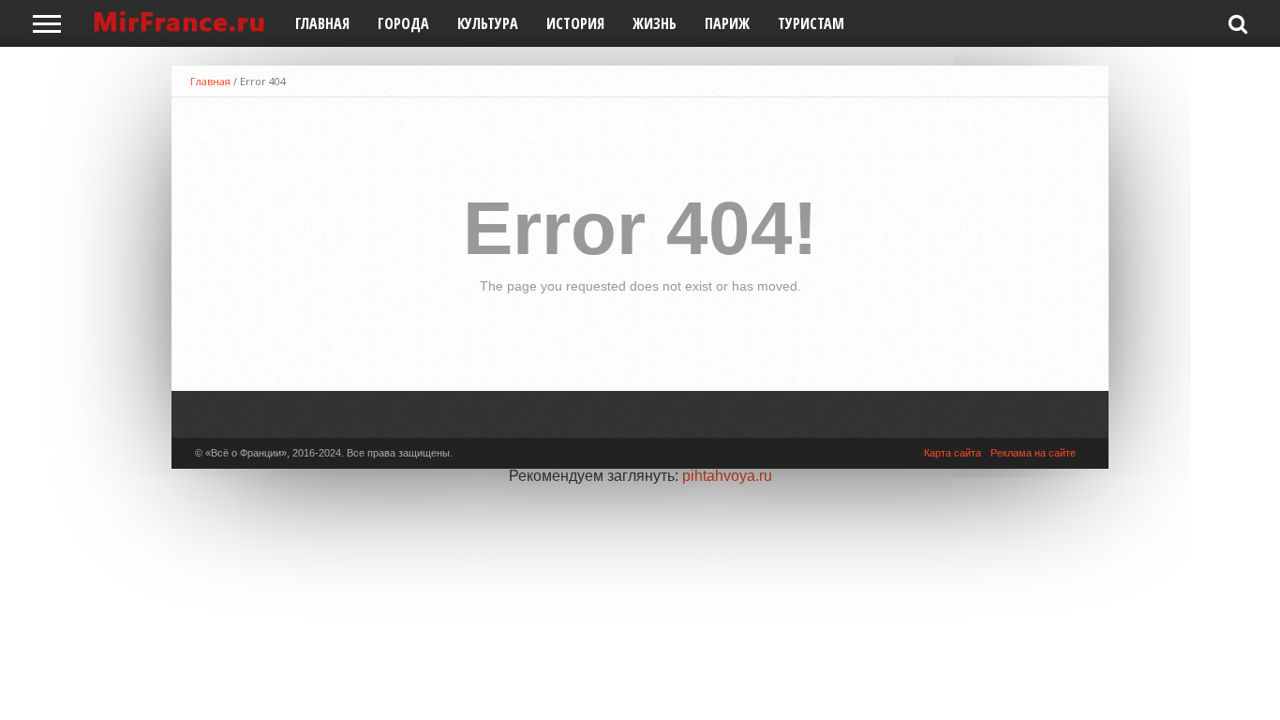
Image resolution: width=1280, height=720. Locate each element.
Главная (322, 23)
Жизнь (655, 23)
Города (403, 23)
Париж (727, 23)
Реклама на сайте (1033, 452)
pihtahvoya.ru (727, 476)
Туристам (811, 23)
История (575, 23)
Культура (487, 23)
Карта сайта (952, 452)
